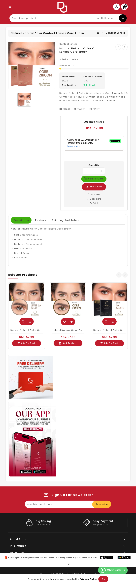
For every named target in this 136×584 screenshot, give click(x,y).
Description (21, 220)
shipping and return (66, 220)
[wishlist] (23, 321)
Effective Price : (94, 121)
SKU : (65, 80)
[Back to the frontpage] (98, 32)
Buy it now (96, 186)
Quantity (94, 165)
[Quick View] (30, 321)
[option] (24, 99)
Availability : (69, 85)
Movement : (69, 76)
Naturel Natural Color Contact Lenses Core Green (82, 330)
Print (95, 203)
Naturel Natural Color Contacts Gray (32, 330)
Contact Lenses (115, 32)
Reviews (40, 220)
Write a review (70, 59)
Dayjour (67, 574)
